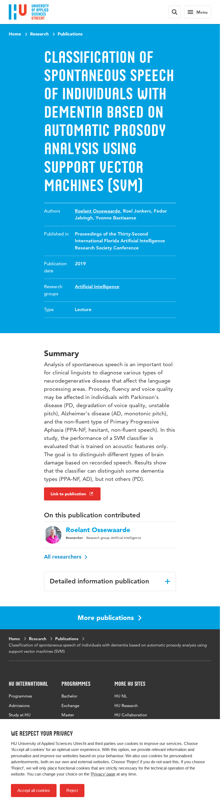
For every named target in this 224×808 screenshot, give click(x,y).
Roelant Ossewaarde (97, 211)
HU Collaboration (130, 714)
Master (67, 714)
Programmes (20, 696)
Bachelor (69, 696)
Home (15, 34)
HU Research (126, 705)
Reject (72, 790)
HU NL (120, 696)
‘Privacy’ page (102, 774)
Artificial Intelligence (97, 286)
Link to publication (68, 493)
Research (39, 34)
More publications (106, 618)
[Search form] (174, 12)
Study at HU (20, 714)
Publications (70, 34)
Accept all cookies (33, 790)
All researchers (63, 556)
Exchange (70, 705)
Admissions (19, 705)
